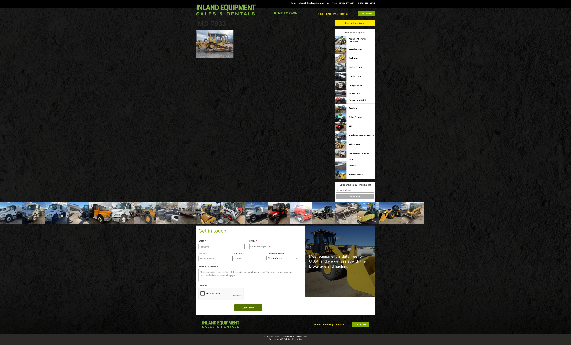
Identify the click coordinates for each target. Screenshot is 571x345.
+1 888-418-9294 (365, 3)
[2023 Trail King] (189, 212)
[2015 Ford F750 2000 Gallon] (256, 212)
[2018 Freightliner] (123, 212)
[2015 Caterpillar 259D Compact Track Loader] (412, 212)
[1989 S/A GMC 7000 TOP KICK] (301, 212)
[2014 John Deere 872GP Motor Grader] (145, 212)
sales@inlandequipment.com (313, 3)
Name (202, 241)
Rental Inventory (354, 23)
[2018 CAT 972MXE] (390, 212)
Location (238, 253)
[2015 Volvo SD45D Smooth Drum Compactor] (212, 212)
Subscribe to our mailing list (355, 185)
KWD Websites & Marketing (290, 339)
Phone (203, 253)
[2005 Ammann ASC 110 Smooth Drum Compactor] (368, 212)
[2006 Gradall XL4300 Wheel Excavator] (323, 212)
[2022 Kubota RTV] (279, 212)
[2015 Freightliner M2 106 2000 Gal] (33, 212)
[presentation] (221, 294)
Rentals (344, 13)
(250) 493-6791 (347, 3)
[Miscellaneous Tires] (167, 212)
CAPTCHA (203, 285)
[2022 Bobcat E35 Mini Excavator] (78, 212)
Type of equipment (275, 253)
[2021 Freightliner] (100, 212)
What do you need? (208, 266)
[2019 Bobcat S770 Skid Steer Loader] (234, 212)
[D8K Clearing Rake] (346, 212)
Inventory (331, 13)
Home (320, 13)
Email (253, 241)
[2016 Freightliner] (11, 212)
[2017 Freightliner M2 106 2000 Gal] (56, 212)
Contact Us (366, 13)
